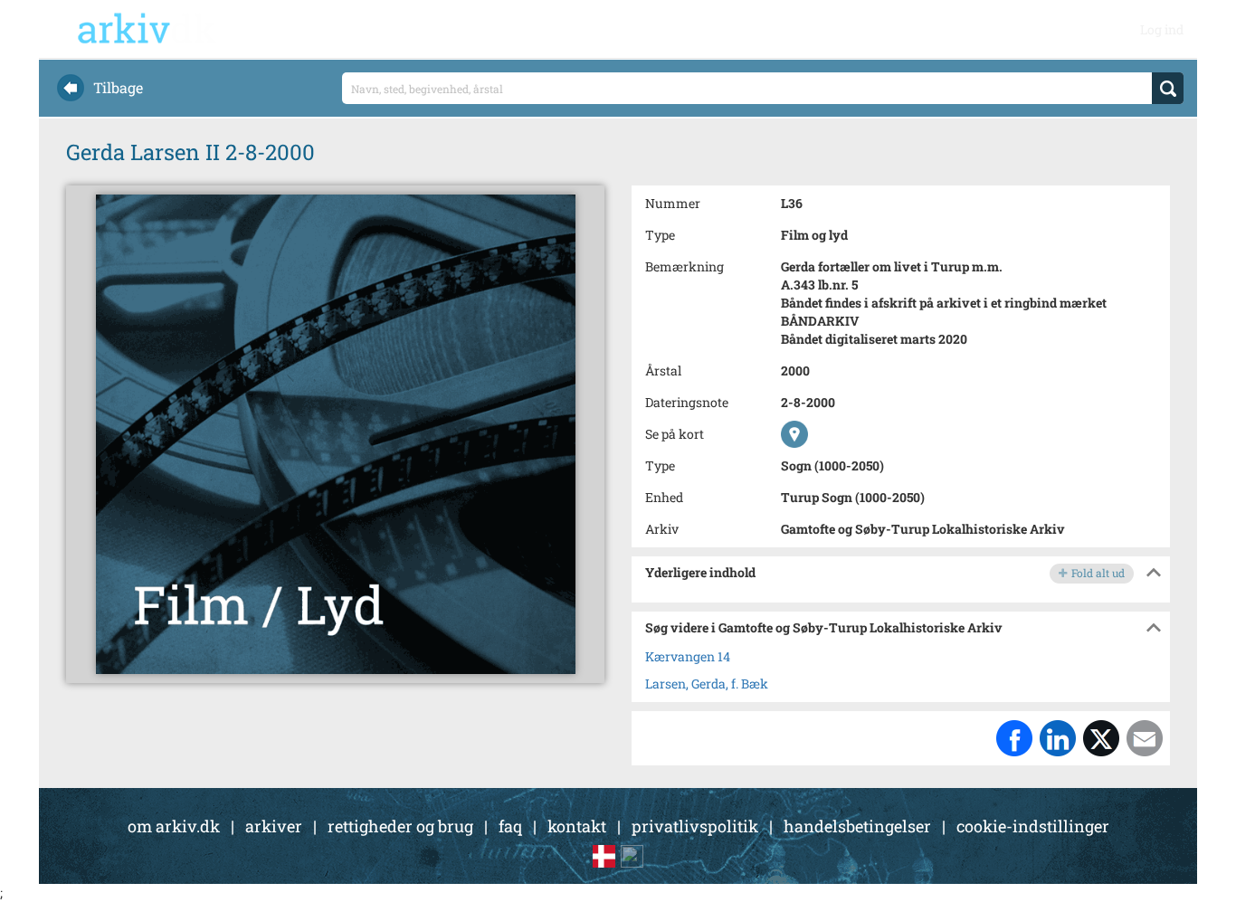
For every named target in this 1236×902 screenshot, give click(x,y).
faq (510, 826)
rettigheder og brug (400, 826)
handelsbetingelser (857, 826)
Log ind (1162, 29)
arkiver (273, 826)
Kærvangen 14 (687, 656)
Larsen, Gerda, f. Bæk (706, 683)
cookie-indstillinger (1032, 826)
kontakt (576, 826)
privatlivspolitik (695, 826)
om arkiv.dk (174, 826)
